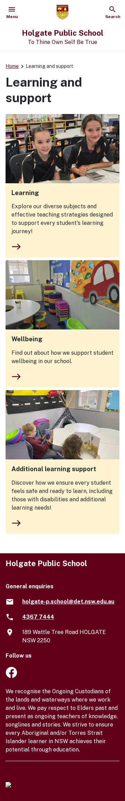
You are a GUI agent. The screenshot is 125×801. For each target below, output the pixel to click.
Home (12, 66)
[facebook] (11, 676)
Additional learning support (53, 469)
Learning (25, 192)
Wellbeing (26, 339)
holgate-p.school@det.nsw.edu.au (68, 601)
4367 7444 (38, 617)
